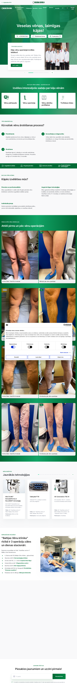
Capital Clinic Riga (26, 560)
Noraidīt (16, 357)
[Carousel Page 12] (57, 474)
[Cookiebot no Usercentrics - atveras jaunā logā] (64, 325)
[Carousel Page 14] (61, 474)
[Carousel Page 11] (55, 474)
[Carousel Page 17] (66, 474)
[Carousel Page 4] (43, 474)
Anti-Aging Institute (19, 565)
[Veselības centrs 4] (38, 2)
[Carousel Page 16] (64, 474)
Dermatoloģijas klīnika (20, 558)
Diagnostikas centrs (22, 563)
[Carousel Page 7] (48, 474)
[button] (20, 8)
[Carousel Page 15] (62, 474)
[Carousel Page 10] (54, 474)
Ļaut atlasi (38, 357)
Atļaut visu (60, 357)
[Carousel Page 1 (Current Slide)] (38, 474)
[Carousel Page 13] (59, 474)
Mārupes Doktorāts (24, 572)
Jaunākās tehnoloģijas (16, 474)
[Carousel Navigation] (38, 72)
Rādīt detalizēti (64, 352)
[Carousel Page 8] (50, 474)
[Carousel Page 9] (52, 474)
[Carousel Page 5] (45, 474)
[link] (6, 2)
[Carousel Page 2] (40, 474)
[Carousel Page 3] (42, 474)
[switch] (30, 347)
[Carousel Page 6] (47, 474)
